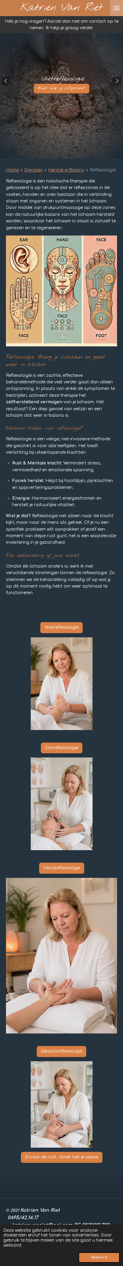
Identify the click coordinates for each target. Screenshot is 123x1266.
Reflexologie (103, 170)
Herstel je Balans (66, 170)
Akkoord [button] (99, 1257)
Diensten (33, 170)
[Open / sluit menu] (116, 8)
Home (12, 170)
